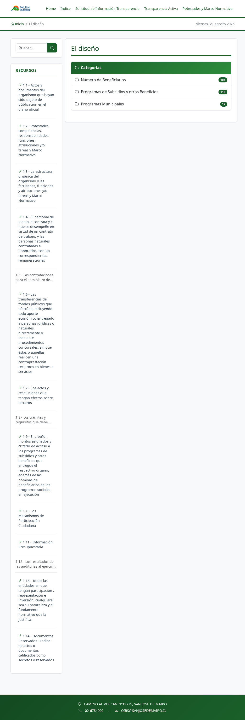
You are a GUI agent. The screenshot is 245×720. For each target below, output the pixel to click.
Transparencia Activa (161, 8)
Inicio (19, 24)
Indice (66, 8)
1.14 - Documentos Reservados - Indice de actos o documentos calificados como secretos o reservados (36, 648)
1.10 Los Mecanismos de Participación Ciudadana (31, 518)
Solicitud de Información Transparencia (107, 8)
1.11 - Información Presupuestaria (35, 544)
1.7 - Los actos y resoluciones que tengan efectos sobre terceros (35, 395)
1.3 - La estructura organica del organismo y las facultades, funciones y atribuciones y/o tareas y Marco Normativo (35, 186)
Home (51, 8)
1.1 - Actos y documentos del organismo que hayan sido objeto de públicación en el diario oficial (36, 97)
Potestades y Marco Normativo (208, 8)
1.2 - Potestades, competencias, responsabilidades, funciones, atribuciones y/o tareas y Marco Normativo (34, 140)
